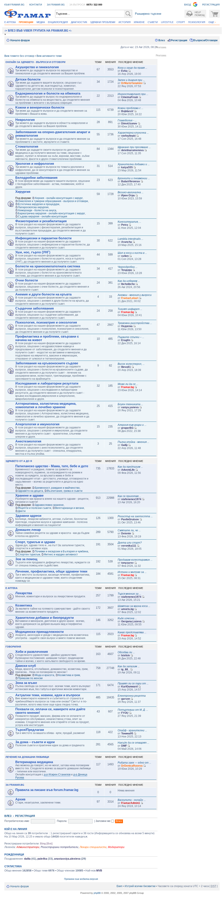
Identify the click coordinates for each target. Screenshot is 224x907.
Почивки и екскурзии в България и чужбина (61, 551)
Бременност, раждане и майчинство (57, 487)
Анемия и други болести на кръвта (43, 294)
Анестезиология (28, 441)
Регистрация (179, 40)
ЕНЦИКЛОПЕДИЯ (58, 22)
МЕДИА (41, 22)
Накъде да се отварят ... (133, 742)
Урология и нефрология (34, 163)
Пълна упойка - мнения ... (133, 442)
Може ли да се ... (128, 384)
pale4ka (42, 858)
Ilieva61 (126, 367)
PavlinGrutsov (130, 519)
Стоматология (26, 146)
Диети (22, 511)
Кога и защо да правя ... (132, 67)
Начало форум (20, 40)
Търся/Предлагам (29, 730)
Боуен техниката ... (130, 404)
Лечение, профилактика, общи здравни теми (51, 571)
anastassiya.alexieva (67, 858)
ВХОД (187, 4)
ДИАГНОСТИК (79, 22)
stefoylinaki (128, 135)
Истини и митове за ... (132, 572)
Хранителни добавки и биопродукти (44, 617)
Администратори (27, 847)
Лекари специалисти (93, 847)
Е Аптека (11, 588)
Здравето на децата (30, 490)
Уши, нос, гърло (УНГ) (32, 252)
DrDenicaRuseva (132, 765)
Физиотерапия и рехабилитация (41, 221)
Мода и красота (44, 675)
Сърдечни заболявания (34, 308)
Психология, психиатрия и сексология (46, 322)
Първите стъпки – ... (131, 337)
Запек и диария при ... (131, 80)
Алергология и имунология (37, 424)
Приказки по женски (30, 678)
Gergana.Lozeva (131, 621)
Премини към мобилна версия (81, 879)
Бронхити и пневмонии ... (134, 178)
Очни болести (26, 280)
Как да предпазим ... (130, 466)
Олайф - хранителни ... (132, 730)
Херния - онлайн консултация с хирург (59, 198)
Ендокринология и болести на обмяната (47, 93)
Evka (124, 70)
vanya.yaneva (130, 407)
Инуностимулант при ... (133, 94)
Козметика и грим (69, 675)
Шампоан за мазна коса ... (134, 606)
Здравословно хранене (49, 504)
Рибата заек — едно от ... (134, 762)
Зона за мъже (26, 683)
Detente (126, 533)
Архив (20, 799)
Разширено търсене (148, 13)
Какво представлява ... (132, 632)
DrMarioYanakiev (132, 83)
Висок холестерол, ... (131, 363)
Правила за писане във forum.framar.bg (46, 790)
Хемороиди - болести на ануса (37, 210)
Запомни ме (103, 821)
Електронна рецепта (132, 695)
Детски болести (27, 79)
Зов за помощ (26, 559)
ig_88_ (125, 669)
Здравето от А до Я (18, 461)
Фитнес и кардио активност (61, 554)
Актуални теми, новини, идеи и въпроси (47, 695)
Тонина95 (127, 733)
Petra (124, 224)
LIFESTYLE (167, 22)
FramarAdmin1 (130, 803)
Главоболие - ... (127, 120)
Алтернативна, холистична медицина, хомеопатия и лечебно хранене (45, 405)
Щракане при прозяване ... (134, 147)
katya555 (127, 167)
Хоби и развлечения (31, 651)
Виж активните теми (49, 55)
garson (125, 698)
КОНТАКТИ (35, 4)
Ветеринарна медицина (34, 762)
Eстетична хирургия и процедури (38, 204)
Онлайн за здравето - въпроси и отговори (35, 62)
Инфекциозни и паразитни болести (43, 238)
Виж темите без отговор (19, 55)
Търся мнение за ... (129, 593)
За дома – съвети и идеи (35, 742)
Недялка (127, 326)
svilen (125, 256)
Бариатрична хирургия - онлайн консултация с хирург (51, 213)
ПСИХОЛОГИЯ (196, 22)
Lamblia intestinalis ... (130, 238)
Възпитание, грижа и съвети (64, 490)
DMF (124, 745)
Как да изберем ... (129, 281)
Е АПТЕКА (10, 22)
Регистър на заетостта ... (135, 516)
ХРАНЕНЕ (139, 22)
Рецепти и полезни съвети (34, 508)
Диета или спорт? (130, 542)
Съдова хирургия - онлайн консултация (42, 216)
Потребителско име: (17, 821)
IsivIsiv (125, 655)
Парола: (62, 821)
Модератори (116, 847)
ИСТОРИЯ (125, 22)
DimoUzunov (129, 123)
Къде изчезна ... (127, 618)
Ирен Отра (128, 195)
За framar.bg (14, 785)
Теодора (126, 270)
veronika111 (128, 545)
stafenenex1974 (131, 499)
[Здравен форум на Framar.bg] (27, 13)
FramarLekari (129, 298)
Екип (119, 886)
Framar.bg (127, 312)
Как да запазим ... (129, 666)
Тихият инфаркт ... (130, 309)
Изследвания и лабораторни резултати (46, 383)
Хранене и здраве (29, 495)
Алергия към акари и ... (132, 424)
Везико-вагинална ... (131, 192)
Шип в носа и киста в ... (132, 252)
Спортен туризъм (29, 554)
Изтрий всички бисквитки (140, 886)
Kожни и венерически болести (39, 107)
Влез (161, 40)
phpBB (97, 893)
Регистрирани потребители (59, 847)
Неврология (25, 120)
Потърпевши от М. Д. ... (133, 709)
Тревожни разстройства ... (135, 323)
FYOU (124, 712)
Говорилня (13, 646)
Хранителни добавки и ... (134, 164)
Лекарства (23, 593)
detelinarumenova (132, 150)
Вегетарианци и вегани (69, 508)
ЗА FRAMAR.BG (56, 4)
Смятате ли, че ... (129, 530)
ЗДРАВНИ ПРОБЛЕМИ (102, 22)
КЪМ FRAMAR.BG (14, 4)
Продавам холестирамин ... (135, 559)
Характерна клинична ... (133, 132)
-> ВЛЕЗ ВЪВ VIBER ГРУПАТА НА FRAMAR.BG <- (38, 30)
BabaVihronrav (130, 181)
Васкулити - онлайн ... (132, 799)
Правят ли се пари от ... (133, 683)
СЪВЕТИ (153, 22)
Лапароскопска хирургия (33, 207)
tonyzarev (127, 562)
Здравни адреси (28, 515)
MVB (99, 870)
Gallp (124, 445)
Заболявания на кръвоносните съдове (46, 363)
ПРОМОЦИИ (26, 22)
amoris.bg (127, 609)
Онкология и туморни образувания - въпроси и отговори (53, 201)
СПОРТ (181, 22)
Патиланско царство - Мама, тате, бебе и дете (51, 466)
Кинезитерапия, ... (129, 221)
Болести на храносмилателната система (47, 266)
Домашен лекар (28, 529)
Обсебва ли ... (126, 652)
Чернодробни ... (127, 266)
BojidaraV (127, 111)
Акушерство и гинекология (37, 67)
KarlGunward (129, 686)
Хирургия (22, 191)
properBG (127, 427)
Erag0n (125, 340)
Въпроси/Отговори (205, 40)
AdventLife (128, 469)
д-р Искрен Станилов (57, 774)
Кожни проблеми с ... (130, 108)
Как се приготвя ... (129, 496)
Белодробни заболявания (36, 177)
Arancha (126, 241)
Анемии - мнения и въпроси (135, 295)
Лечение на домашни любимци (27, 757)
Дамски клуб (25, 665)
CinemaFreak (129, 97)
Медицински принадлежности (39, 631)
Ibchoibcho (128, 284)
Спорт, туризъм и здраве (35, 542)
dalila (27, 858)
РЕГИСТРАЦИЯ (211, 4)
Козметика (23, 605)
